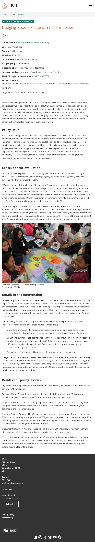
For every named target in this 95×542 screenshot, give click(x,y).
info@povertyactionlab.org (12, 483)
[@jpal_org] (40, 537)
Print (7, 35)
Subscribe (10, 504)
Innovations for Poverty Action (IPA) (32, 42)
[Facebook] (59, 537)
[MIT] (47, 530)
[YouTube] (55, 537)
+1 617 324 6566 (8, 480)
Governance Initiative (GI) (26, 59)
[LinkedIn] (35, 537)
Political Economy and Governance (18, 22)
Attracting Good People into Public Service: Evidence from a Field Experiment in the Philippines (45, 83)
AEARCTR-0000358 (40, 76)
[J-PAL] (10, 6)
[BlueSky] (50, 537)
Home (5, 14)
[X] (45, 537)
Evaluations (18, 14)
